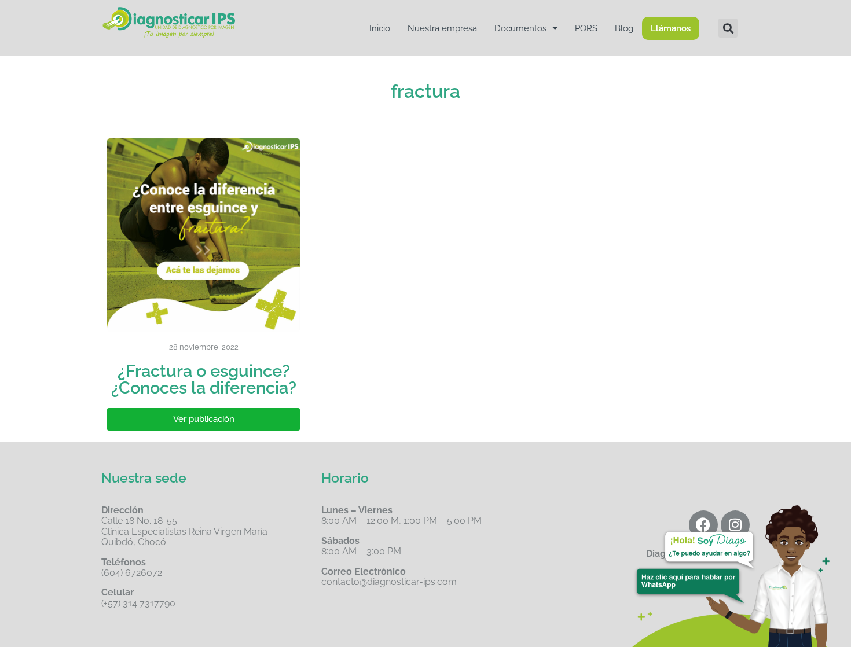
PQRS (586, 28)
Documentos (520, 28)
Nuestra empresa (442, 28)
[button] (728, 28)
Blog (624, 28)
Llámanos (671, 28)
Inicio (379, 28)
